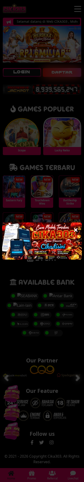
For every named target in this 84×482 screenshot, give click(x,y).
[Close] (76, 228)
